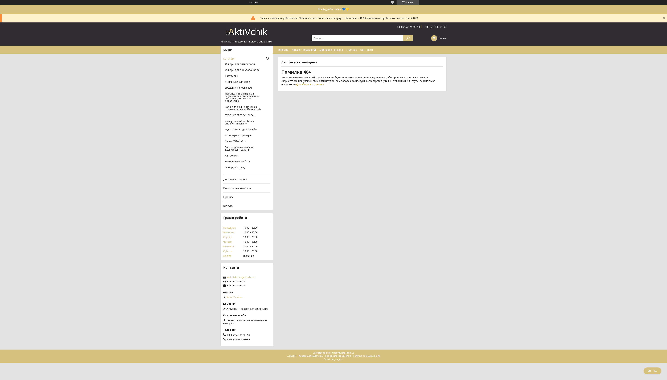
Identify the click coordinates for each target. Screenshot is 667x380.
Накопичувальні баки (237, 161)
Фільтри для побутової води (242, 70)
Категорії (229, 58)
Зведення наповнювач (238, 88)
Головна (283, 49)
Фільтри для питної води (240, 64)
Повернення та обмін (237, 188)
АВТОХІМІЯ (231, 155)
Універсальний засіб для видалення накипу (239, 122)
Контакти (366, 49)
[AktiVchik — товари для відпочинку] (246, 31)
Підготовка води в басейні (241, 129)
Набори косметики (311, 84)
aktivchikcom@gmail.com (241, 277)
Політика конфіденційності (366, 355)
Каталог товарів (302, 49)
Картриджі (231, 76)
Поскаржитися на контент (338, 355)
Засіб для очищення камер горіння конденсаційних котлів (243, 108)
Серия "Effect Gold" (236, 141)
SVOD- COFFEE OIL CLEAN (240, 115)
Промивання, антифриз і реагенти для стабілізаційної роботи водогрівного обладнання (242, 97)
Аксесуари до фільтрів (238, 135)
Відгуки (228, 205)
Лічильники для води (237, 82)
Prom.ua (350, 352)
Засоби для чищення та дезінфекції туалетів (239, 148)
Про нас (351, 49)
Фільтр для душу (235, 167)
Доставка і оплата (331, 49)
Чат (655, 371)
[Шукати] (408, 38)
